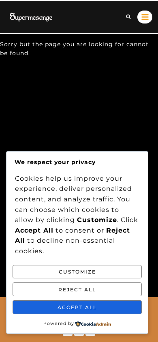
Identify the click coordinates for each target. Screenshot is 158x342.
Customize (77, 272)
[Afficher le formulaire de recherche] (128, 17)
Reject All (77, 289)
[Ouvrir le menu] (144, 17)
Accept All (77, 307)
